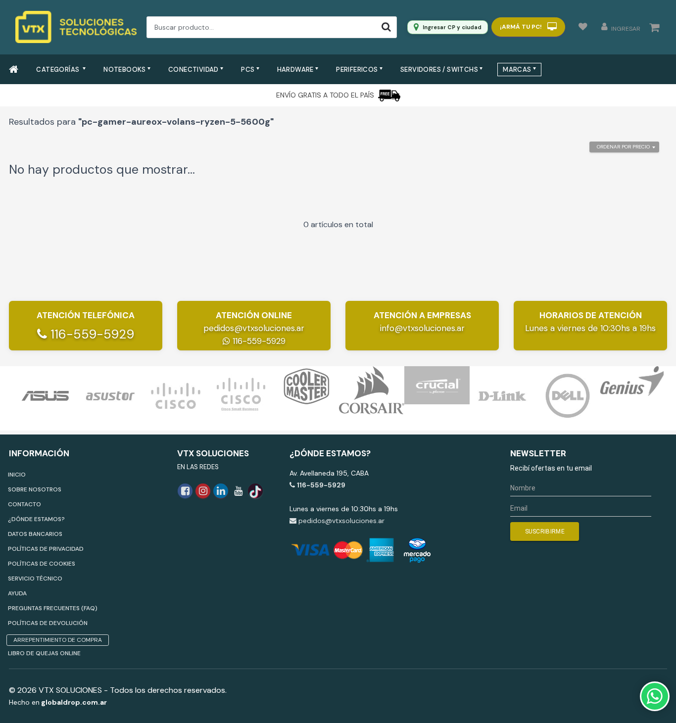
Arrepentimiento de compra (57, 640)
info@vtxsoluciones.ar (422, 328)
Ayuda (17, 593)
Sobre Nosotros (34, 489)
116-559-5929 (90, 334)
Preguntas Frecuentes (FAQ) (52, 608)
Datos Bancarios (35, 534)
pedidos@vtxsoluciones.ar (253, 328)
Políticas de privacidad (46, 549)
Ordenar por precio (623, 147)
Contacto (24, 504)
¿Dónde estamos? (36, 519)
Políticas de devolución (48, 623)
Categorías (58, 69)
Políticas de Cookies (41, 564)
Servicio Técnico (35, 578)
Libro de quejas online (44, 653)
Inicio (17, 475)
